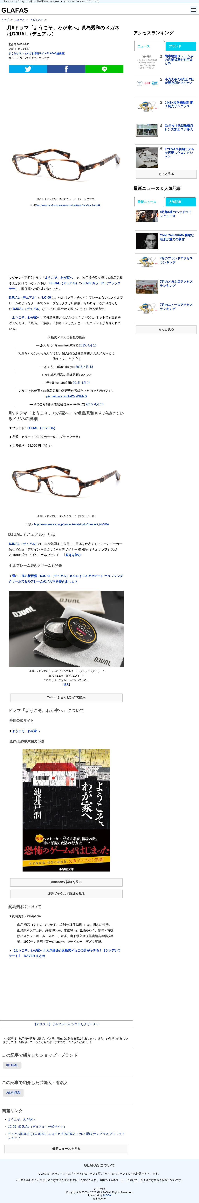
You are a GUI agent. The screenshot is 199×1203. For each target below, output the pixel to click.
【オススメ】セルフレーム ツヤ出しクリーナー (66, 1024)
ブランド (175, 46)
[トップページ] (14, 11)
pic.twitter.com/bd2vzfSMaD (66, 396)
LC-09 (46, 297)
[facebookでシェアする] (66, 69)
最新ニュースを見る (66, 1148)
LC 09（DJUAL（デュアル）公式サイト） (37, 1126)
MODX (107, 1195)
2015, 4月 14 (81, 382)
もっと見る (166, 173)
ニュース (144, 46)
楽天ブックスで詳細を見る (66, 893)
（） (38, 53)
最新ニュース (147, 201)
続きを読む (73, 555)
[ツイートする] (28, 69)
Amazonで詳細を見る (66, 882)
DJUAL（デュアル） (64, 283)
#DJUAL (12, 1065)
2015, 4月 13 (88, 345)
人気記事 (175, 201)
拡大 (66, 684)
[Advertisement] (66, 106)
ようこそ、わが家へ (59, 277)
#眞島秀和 (13, 1092)
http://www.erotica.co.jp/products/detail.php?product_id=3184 (68, 205)
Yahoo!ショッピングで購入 (66, 697)
